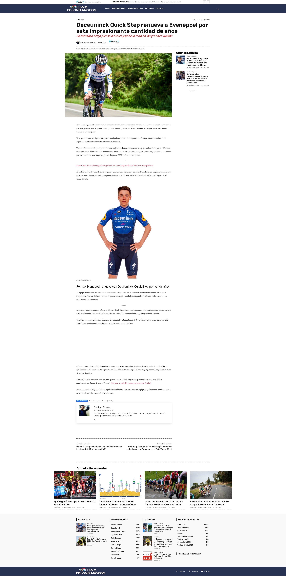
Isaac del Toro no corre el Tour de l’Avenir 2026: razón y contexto (164, 503)
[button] (217, 8)
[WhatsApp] (108, 431)
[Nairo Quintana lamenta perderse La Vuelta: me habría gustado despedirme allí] (81, 527)
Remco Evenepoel (94, 401)
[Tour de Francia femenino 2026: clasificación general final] (81, 541)
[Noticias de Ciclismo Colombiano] (82, 8)
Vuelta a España (191, 56)
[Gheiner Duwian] (78, 42)
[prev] (204, 1)
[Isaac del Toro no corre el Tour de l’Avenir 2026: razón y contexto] (166, 485)
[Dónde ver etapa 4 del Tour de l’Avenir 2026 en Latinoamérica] (120, 485)
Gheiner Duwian (89, 42)
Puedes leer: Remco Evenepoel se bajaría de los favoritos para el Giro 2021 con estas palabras (114, 165)
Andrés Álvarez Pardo (193, 67)
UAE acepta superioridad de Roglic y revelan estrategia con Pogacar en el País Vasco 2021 (149, 447)
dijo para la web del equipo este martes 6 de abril (131, 383)
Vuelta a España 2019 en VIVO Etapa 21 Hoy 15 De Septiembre (162, 556)
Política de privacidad (189, 554)
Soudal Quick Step (107, 401)
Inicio (78, 49)
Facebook (182, 571)
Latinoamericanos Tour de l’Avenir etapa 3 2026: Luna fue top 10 (209, 503)
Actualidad (80, 20)
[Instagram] (189, 571)
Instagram (195, 571)
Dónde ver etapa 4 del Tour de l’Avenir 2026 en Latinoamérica (117, 503)
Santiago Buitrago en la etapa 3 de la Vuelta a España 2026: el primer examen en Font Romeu (197, 61)
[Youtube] (202, 571)
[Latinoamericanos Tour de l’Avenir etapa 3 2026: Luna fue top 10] (211, 485)
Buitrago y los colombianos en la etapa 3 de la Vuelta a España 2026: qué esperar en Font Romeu (197, 78)
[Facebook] (92, 431)
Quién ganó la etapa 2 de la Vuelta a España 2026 (74, 503)
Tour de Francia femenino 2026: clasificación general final (97, 541)
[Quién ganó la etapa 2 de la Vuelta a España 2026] (75, 485)
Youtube (207, 571)
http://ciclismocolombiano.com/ (103, 410)
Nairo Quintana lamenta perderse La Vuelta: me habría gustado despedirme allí (156, 2)
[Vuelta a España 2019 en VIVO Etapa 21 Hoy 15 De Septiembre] (147, 556)
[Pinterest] (103, 431)
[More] (113, 431)
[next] (208, 1)
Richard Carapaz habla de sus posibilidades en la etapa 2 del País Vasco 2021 (99, 447)
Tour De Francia (92, 537)
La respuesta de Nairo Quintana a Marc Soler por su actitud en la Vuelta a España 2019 (163, 528)
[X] (94, 419)
